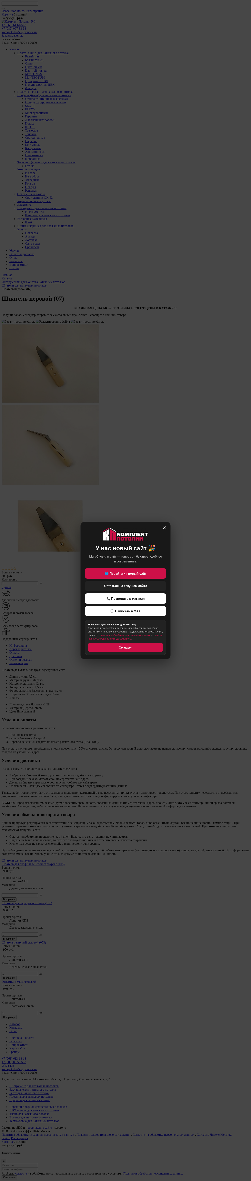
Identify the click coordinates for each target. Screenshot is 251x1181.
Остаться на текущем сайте (125, 586)
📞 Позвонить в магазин (125, 598)
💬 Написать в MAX (125, 611)
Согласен (125, 647)
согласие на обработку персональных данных (124, 635)
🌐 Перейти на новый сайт (125, 573)
